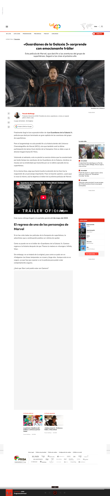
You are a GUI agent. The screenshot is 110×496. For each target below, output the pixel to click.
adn (79, 457)
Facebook (8, 113)
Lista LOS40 (17, 33)
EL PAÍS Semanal (71, 459)
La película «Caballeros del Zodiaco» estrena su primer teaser (31, 429)
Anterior (45, 493)
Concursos (55, 33)
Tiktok (44, 440)
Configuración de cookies (65, 452)
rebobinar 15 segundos (49, 493)
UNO (47, 459)
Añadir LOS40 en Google (25, 126)
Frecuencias (37, 33)
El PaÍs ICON (58, 461)
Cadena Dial (65, 459)
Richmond (34, 461)
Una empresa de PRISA (20, 458)
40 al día (8, 33)
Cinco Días (59, 459)
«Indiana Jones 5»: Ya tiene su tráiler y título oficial (53, 428)
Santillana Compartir (60, 457)
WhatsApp (8, 122)
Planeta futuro (78, 459)
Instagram (48, 440)
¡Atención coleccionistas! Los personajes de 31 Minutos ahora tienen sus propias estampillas (91, 184)
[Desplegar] (55, 487)
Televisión (17, 39)
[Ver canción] (83, 225)
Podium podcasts (51, 461)
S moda (66, 461)
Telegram (8, 126)
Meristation (82, 461)
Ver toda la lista (90, 254)
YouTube (51, 440)
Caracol (86, 457)
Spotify (61, 440)
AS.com (73, 457)
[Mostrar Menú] (8, 26)
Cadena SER (68, 457)
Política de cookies (52, 452)
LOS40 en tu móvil (77, 452)
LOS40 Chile (55, 26)
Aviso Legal (31, 452)
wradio (52, 459)
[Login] (102, 26)
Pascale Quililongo (28, 113)
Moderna (42, 461)
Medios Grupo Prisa (20, 462)
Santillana (51, 457)
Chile (95, 26)
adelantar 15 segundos (60, 493)
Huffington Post (37, 459)
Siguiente (65, 493)
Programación (27, 33)
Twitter (8, 118)
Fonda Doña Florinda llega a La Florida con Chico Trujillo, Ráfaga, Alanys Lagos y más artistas (91, 164)
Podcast (46, 33)
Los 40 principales (43, 457)
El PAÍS (35, 457)
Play (55, 492)
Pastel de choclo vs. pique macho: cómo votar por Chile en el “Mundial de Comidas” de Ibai (91, 174)
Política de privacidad (41, 452)
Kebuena (84, 459)
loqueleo (73, 461)
